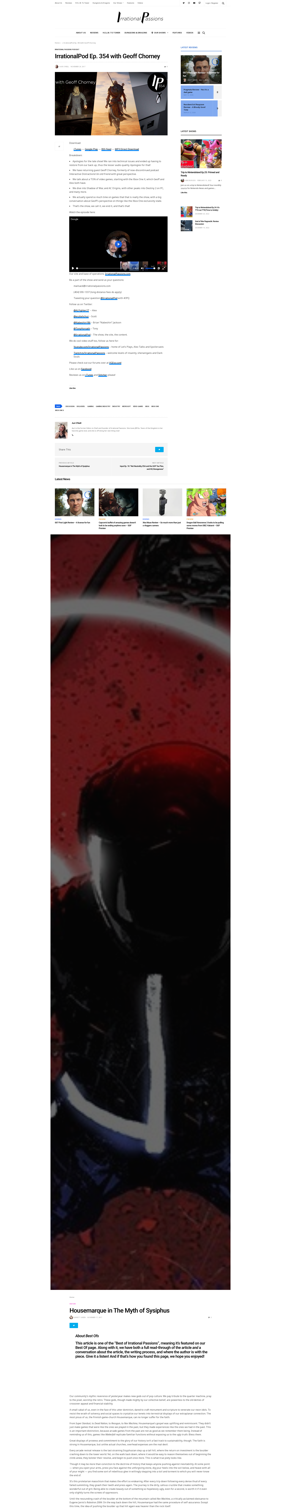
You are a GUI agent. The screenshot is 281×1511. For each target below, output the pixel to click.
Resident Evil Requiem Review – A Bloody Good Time (194, 107)
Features (130, 3)
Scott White (192, 80)
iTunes (77, 149)
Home (57, 43)
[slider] (103, 268)
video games (138, 406)
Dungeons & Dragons (101, 3)
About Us (58, 3)
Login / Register (212, 3)
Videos (140, 3)
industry (116, 406)
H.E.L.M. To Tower (82, 3)
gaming (90, 406)
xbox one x (59, 410)
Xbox (147, 406)
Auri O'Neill (64, 67)
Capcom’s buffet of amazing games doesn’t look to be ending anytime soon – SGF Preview (117, 526)
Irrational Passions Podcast (67, 49)
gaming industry (103, 406)
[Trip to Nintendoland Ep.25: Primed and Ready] (201, 153)
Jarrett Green (80, 1317)
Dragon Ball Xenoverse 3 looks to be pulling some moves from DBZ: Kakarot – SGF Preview (205, 526)
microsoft (126, 406)
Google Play (91, 149)
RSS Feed (106, 149)
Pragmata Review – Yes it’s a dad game (196, 91)
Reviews (68, 3)
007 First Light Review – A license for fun (72, 523)
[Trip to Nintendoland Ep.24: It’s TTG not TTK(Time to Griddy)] (186, 211)
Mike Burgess (190, 180)
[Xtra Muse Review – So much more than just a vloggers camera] (162, 502)
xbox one (155, 406)
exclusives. (81, 406)
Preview (102, 519)
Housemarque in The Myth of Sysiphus (74, 466)
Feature (73, 1304)
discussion (70, 406)
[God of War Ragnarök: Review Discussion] (186, 225)
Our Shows (117, 3)
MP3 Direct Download (127, 149)
